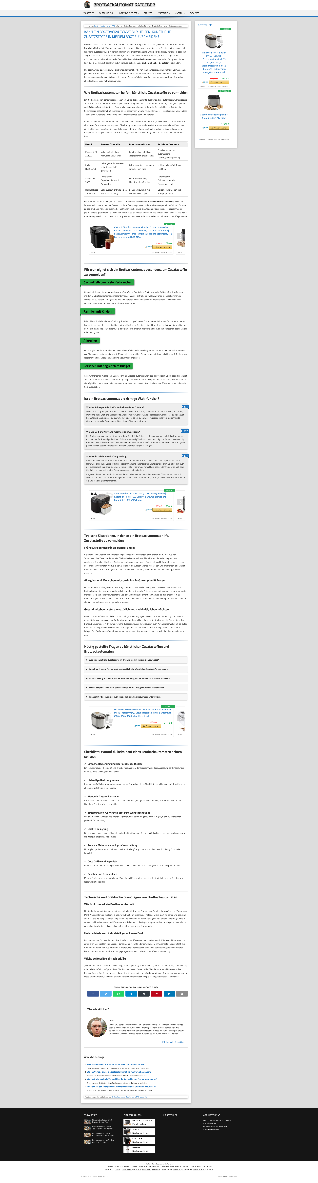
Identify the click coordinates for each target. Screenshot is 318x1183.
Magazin (179, 13)
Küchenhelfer (124, 1166)
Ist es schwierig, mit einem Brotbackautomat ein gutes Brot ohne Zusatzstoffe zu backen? (129, 678)
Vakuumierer (207, 1166)
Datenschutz (222, 1176)
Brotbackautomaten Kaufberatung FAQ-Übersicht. (129, 1097)
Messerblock (109, 1169)
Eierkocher (209, 1169)
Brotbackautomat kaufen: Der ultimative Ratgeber (103, 1141)
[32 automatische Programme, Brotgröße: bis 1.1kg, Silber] (214, 112)
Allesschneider (167, 1169)
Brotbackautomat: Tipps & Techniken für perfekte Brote (102, 1127)
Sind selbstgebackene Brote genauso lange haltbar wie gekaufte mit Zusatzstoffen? (127, 687)
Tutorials (163, 13)
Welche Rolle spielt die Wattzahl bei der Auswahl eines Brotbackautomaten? (122, 1079)
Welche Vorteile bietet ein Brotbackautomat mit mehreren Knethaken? (119, 1071)
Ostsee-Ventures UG (100, 1176)
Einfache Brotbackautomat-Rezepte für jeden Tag (102, 1121)
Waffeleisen (143, 1166)
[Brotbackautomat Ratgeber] (86, 7)
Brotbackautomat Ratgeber (124, 4)
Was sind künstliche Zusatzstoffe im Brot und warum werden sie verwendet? (124, 659)
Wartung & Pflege (128, 13)
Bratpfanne (156, 1169)
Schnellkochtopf (195, 1166)
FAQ (113, 26)
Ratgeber (194, 13)
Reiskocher (165, 1166)
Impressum (232, 1176)
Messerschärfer (198, 1169)
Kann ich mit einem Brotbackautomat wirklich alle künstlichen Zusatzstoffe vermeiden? (128, 669)
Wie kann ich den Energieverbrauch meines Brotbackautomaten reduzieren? (121, 1086)
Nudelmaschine (154, 1166)
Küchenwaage (127, 1169)
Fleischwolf (137, 1169)
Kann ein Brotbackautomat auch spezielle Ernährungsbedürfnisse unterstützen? (125, 696)
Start (96, 26)
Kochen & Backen (113, 1166)
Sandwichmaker (175, 1166)
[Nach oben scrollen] (313, 1178)
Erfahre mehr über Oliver (173, 1042)
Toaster (117, 1169)
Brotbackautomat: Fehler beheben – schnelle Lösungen (103, 1134)
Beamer (185, 1166)
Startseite (88, 13)
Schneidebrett (187, 1169)
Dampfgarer (146, 1169)
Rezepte (148, 13)
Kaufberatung (106, 13)
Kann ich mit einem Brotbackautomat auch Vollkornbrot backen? (116, 1064)
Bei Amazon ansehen (162, 247)
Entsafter (134, 1166)
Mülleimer (176, 1169)
